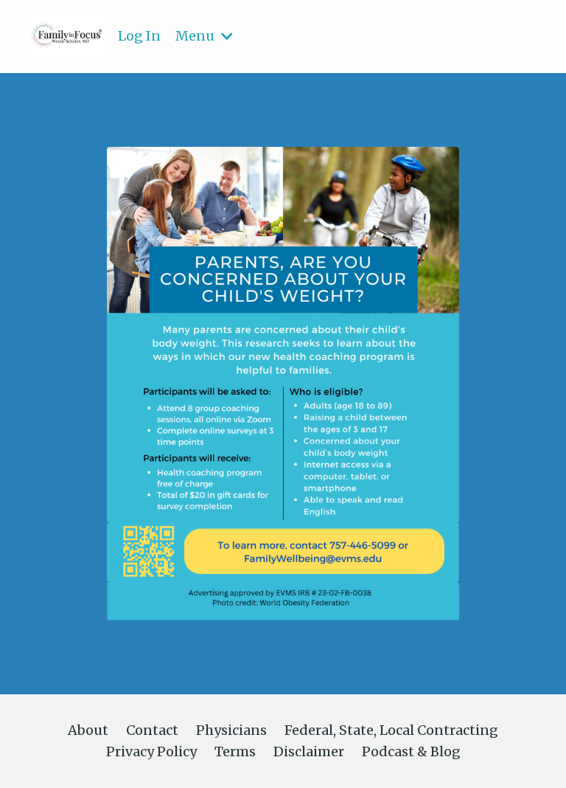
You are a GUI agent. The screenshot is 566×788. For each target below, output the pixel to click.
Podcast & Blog (411, 751)
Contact (152, 730)
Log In (139, 35)
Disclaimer (308, 751)
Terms (235, 751)
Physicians (231, 730)
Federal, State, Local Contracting (391, 730)
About (88, 730)
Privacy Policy (151, 751)
